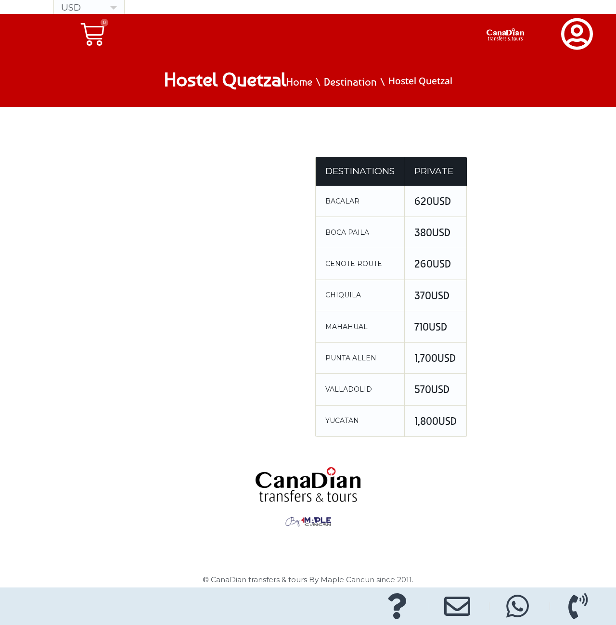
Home (299, 82)
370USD (431, 295)
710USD (430, 326)
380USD (432, 232)
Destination (350, 82)
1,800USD (435, 421)
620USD (432, 201)
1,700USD (435, 358)
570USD (431, 389)
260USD (432, 263)
